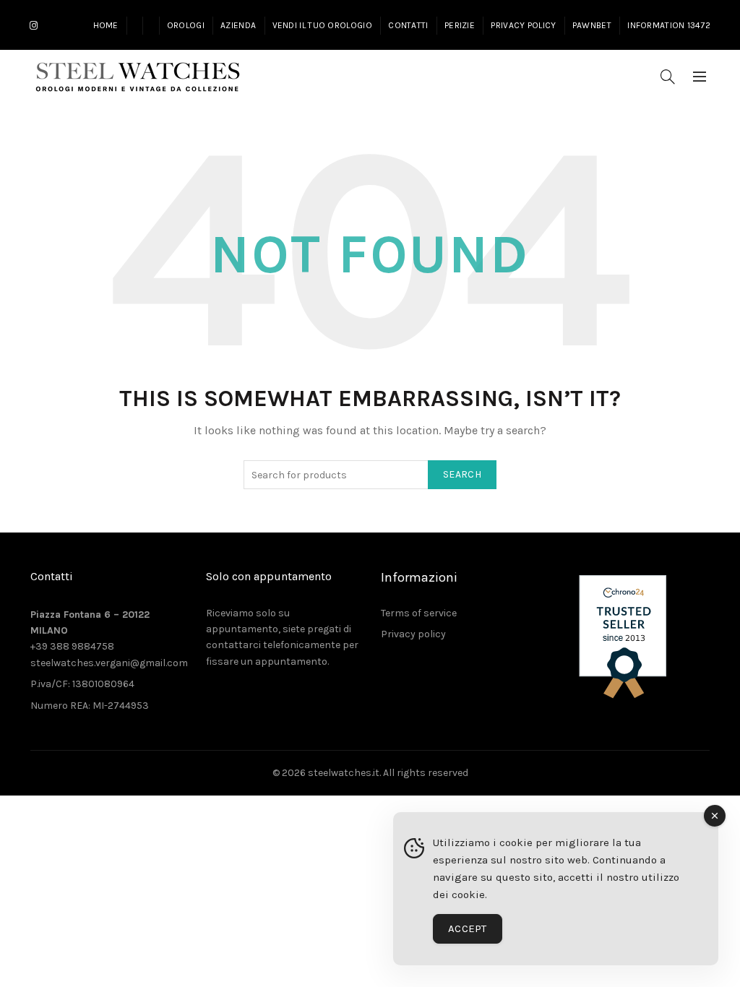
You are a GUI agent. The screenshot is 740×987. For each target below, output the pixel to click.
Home (106, 25)
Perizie (459, 25)
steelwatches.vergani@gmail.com (109, 663)
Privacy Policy (523, 25)
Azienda (238, 25)
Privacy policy (413, 634)
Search (462, 474)
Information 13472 (668, 25)
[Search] (667, 76)
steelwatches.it (343, 773)
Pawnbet (591, 25)
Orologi (186, 25)
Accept (467, 928)
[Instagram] (34, 25)
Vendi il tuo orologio (322, 25)
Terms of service (419, 613)
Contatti (408, 25)
